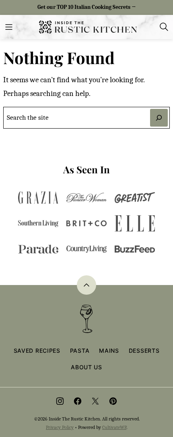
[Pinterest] (113, 401)
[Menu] (9, 27)
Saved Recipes (37, 350)
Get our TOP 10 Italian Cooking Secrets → (86, 7)
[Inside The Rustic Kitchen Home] (88, 27)
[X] (95, 401)
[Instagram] (60, 401)
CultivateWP (114, 427)
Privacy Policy (60, 427)
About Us (86, 367)
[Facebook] (77, 401)
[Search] (164, 27)
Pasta (80, 350)
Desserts (144, 350)
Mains (109, 350)
